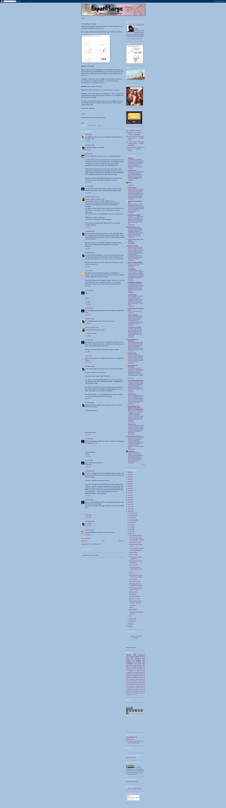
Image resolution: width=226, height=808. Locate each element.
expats (141, 667)
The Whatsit (132, 605)
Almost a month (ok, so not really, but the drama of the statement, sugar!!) (136, 191)
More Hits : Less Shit (134, 598)
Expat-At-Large (130, 739)
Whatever (130, 158)
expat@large (88, 145)
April (131, 531)
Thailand (132, 656)
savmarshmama (132, 187)
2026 (129, 472)
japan (138, 670)
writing (128, 660)
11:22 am (88, 304)
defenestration (139, 677)
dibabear (87, 270)
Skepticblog (131, 451)
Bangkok (138, 660)
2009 (129, 511)
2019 (129, 488)
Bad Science (100, 28)
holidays (138, 662)
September (132, 520)
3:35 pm (87, 314)
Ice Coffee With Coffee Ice (136, 535)
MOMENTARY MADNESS (135, 282)
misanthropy (129, 689)
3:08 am (87, 534)
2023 (129, 479)
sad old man (129, 680)
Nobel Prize (129, 693)
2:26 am (87, 227)
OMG (136, 693)
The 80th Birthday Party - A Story (135, 381)
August (131, 522)
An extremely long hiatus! (134, 368)
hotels (143, 686)
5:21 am (87, 248)
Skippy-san (88, 530)
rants (142, 679)
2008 (129, 624)
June (131, 527)
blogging (129, 662)
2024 (129, 477)
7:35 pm (87, 141)
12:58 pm (88, 398)
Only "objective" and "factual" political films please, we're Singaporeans (135, 408)
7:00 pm (87, 323)
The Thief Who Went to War (134, 311)
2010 (129, 509)
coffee (127, 665)
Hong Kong (137, 672)
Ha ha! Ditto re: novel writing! (133, 132)
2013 (129, 502)
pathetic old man (139, 689)
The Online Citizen (133, 246)
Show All (143, 465)
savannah (87, 186)
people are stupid (134, 679)
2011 (129, 506)
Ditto (127, 130)
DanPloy (87, 153)
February (132, 619)
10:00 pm (88, 182)
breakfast (135, 675)
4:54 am (87, 352)
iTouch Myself (132, 594)
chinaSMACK (131, 269)
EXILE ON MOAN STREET (135, 262)
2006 (129, 626)
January (132, 621)
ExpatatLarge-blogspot (134, 215)
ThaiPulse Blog (132, 295)
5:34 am (87, 266)
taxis (139, 663)
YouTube (134, 667)
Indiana (87, 134)
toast (136, 682)
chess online (132, 757)
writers (140, 665)
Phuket (132, 686)
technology (136, 691)
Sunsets (130, 216)
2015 (129, 497)
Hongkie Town (132, 424)
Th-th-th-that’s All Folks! (133, 425)
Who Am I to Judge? (133, 204)
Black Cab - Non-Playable (134, 263)
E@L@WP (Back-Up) (131, 737)
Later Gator (131, 328)
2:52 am (87, 335)
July (131, 524)
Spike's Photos (132, 394)
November (132, 515)
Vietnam (128, 675)
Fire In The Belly (133, 554)
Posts (130, 796)
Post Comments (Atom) (94, 544)
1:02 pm (87, 434)
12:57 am (88, 192)
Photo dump (131, 242)
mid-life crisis (139, 687)
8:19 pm (87, 149)
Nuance (130, 316)
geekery (128, 669)
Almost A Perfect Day (134, 581)
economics (137, 658)
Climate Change (133, 552)
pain (127, 679)
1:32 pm (87, 467)
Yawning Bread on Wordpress (133, 340)
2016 (129, 495)
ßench (129, 182)
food (127, 658)
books (128, 655)
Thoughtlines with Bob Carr (135, 436)
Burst (130, 616)
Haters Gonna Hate (133, 354)
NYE (142, 691)
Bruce (140, 656)
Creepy (87, 355)
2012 (129, 504)
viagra (127, 694)
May (131, 529)
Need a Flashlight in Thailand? (135, 296)
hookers (134, 665)
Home (83, 18)
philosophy (129, 663)
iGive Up (131, 573)
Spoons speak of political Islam (135, 342)
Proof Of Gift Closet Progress (135, 159)
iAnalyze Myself (133, 592)
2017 (129, 493)
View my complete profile (134, 38)
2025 (129, 474)
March (131, 533)
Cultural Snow (132, 170)
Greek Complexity (133, 315)
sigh (135, 680)
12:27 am (88, 517)
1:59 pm (87, 495)
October (132, 517)
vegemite (132, 684)
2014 (129, 499)
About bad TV (131, 171)
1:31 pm (87, 456)
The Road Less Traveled (134, 327)
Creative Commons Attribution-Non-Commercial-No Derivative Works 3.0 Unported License (135, 772)
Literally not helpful (132, 228)
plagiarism (128, 691)
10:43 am (88, 286)
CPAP (137, 684)
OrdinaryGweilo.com (133, 227)
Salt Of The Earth (133, 565)
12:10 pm (88, 526)
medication (130, 687)
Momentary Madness (90, 197)
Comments (131, 799)
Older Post (121, 541)
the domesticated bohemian (135, 380)
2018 (129, 490)
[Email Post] (103, 125)
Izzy (127, 686)
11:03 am (88, 362)
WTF (127, 667)
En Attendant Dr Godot (135, 542)
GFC (142, 684)
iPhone (141, 693)
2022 (129, 481)
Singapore (141, 655)
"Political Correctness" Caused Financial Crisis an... (135, 569)
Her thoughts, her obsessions (133, 366)
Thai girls (140, 674)
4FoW (134, 674)
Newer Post (84, 541)
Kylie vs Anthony (133, 579)
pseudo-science (130, 677)
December (132, 513)
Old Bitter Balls (132, 353)
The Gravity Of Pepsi (134, 596)
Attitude (131, 607)
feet (142, 675)
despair (138, 686)
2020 (129, 486)
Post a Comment (85, 538)
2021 (129, 483)
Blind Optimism (133, 609)
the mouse (133, 694)
